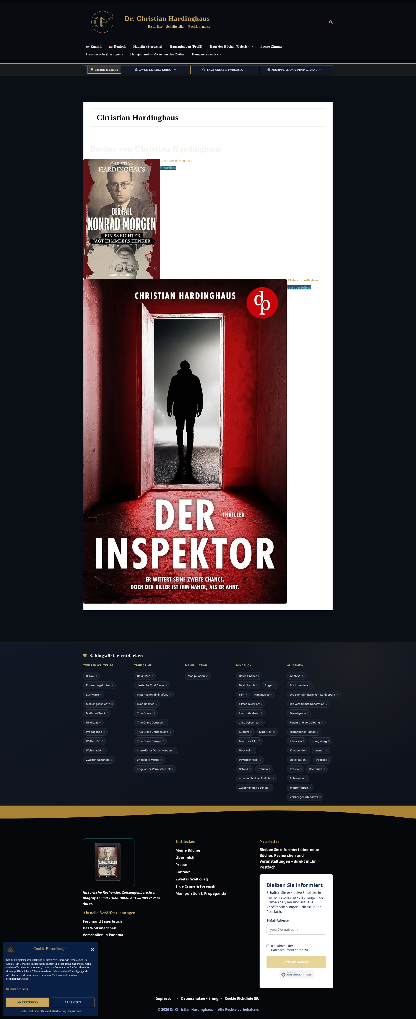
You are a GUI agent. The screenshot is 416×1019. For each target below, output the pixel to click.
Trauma (264, 769)
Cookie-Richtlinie (29, 1011)
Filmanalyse (263, 694)
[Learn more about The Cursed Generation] (124, 862)
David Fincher (249, 676)
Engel (270, 685)
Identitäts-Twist (250, 713)
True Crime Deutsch (151, 722)
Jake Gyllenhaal (250, 722)
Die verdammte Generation (308, 704)
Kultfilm (245, 731)
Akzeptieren (28, 1002)
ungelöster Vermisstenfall (155, 769)
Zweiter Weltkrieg (155, 69)
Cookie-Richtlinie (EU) (242, 998)
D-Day (91, 676)
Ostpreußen (299, 759)
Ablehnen (73, 1002)
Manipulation (198, 676)
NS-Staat (93, 722)
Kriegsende (298, 750)
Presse (181, 864)
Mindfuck (267, 731)
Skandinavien (147, 704)
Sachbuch (317, 769)
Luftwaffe (94, 694)
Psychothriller (250, 759)
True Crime (146, 713)
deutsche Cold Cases (152, 685)
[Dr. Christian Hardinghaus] (102, 22)
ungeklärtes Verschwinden (155, 750)
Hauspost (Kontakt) (206, 54)
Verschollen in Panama (103, 934)
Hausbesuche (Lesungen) (104, 54)
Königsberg (321, 741)
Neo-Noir (246, 750)
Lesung (321, 750)
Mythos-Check (97, 713)
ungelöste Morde (149, 759)
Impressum (74, 1011)
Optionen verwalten (17, 988)
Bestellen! (168, 168)
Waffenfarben (300, 787)
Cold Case (145, 676)
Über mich (185, 857)
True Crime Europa (150, 741)
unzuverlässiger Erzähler (256, 778)
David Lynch (248, 685)
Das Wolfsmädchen (99, 928)
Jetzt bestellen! (299, 287)
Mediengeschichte (99, 704)
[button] (92, 949)
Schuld (245, 769)
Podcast (323, 759)
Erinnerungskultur (99, 685)
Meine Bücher (188, 850)
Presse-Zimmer (271, 46)
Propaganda (95, 731)
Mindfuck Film (249, 741)
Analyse (296, 676)
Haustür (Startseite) (147, 46)
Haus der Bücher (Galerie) (229, 46)
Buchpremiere (300, 685)
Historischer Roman (304, 731)
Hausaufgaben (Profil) (186, 46)
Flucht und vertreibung (306, 722)
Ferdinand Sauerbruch (102, 921)
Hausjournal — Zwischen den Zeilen (157, 54)
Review (296, 769)
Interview (297, 741)
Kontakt (183, 871)
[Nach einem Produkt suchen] (331, 22)
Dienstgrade (299, 713)
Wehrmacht (95, 750)
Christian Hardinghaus (176, 160)
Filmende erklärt (250, 704)
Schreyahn (298, 778)
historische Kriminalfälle (154, 694)
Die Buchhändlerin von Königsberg (314, 694)
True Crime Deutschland (154, 731)
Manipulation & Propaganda (294, 69)
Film (243, 694)
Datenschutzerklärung (53, 1011)
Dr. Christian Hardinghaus (167, 18)
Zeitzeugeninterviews (305, 797)
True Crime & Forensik (224, 69)
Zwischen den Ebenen (255, 787)
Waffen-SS (94, 741)
